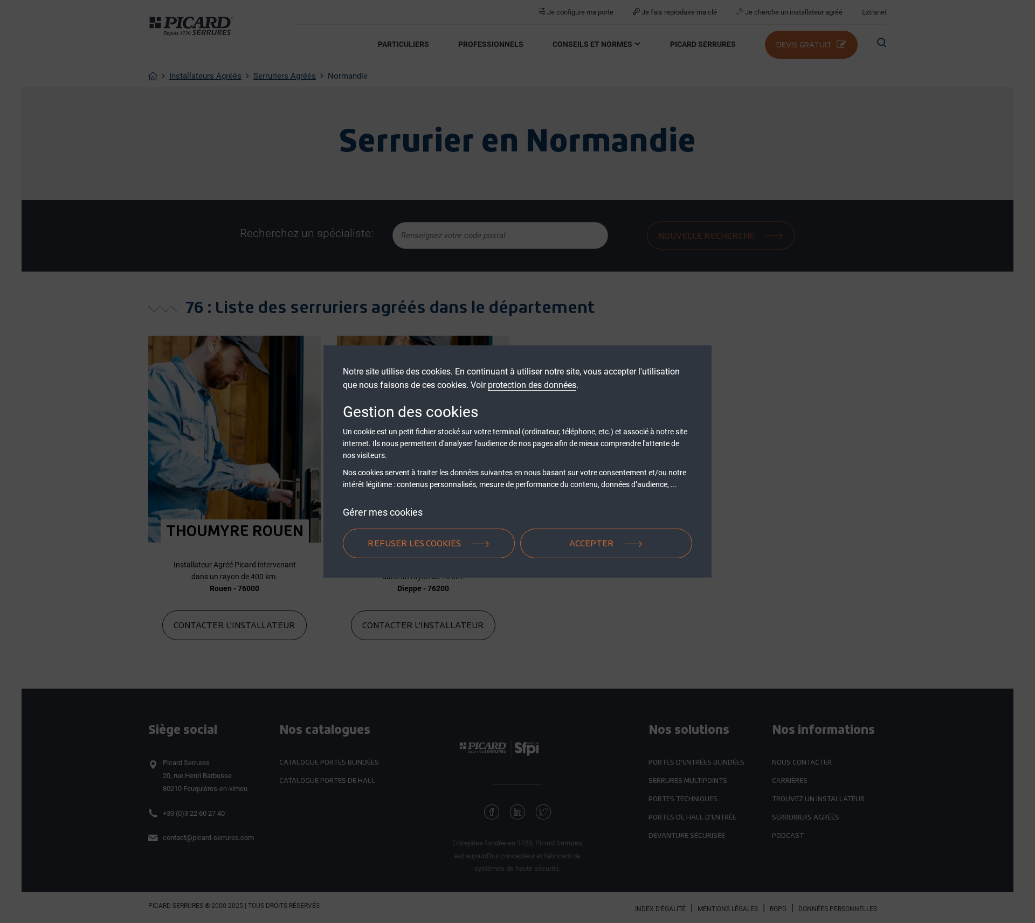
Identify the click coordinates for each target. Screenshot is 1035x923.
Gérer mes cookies (383, 511)
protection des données (532, 385)
